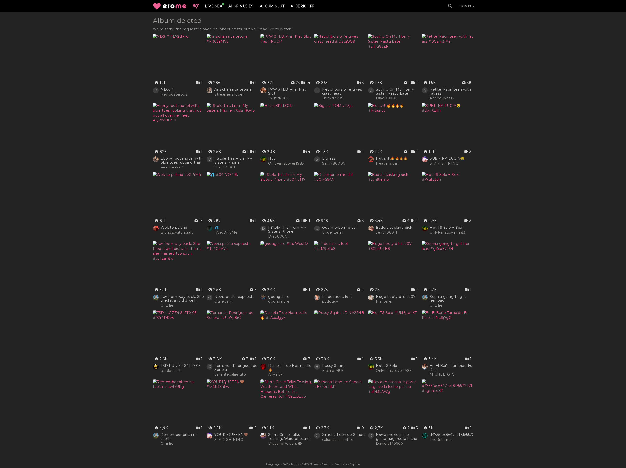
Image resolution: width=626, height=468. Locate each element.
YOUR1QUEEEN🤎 (231, 435)
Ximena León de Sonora (344, 435)
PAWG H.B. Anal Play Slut (287, 91)
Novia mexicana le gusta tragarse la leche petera (396, 437)
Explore (355, 464)
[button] (196, 6)
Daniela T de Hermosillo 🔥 (290, 368)
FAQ (285, 464)
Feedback (340, 464)
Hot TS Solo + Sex (446, 227)
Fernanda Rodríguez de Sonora (235, 368)
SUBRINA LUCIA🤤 (447, 158)
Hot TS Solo (386, 366)
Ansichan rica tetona (233, 89)
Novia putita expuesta (234, 297)
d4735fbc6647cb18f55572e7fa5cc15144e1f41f (469, 435)
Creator (327, 464)
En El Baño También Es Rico (451, 368)
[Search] (450, 6)
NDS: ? (167, 89)
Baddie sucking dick (394, 227)
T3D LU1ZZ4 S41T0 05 (181, 366)
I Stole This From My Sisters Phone (233, 160)
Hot (271, 158)
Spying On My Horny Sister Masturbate (395, 91)
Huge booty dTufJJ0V (396, 297)
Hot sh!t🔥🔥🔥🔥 (392, 158)
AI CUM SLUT (272, 6)
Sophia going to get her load (448, 298)
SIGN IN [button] (465, 6)
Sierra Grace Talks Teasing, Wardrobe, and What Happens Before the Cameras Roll (289, 437)
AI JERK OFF (302, 6)
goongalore (278, 297)
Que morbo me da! (339, 227)
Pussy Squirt (333, 366)
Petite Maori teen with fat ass (450, 91)
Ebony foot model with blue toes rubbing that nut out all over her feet (182, 160)
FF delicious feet (337, 297)
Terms (295, 464)
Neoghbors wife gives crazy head (342, 91)
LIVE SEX (213, 6)
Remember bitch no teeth (179, 437)
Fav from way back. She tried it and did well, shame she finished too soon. (182, 298)
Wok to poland (174, 227)
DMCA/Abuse (310, 464)
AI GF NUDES (241, 6)
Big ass (328, 158)
